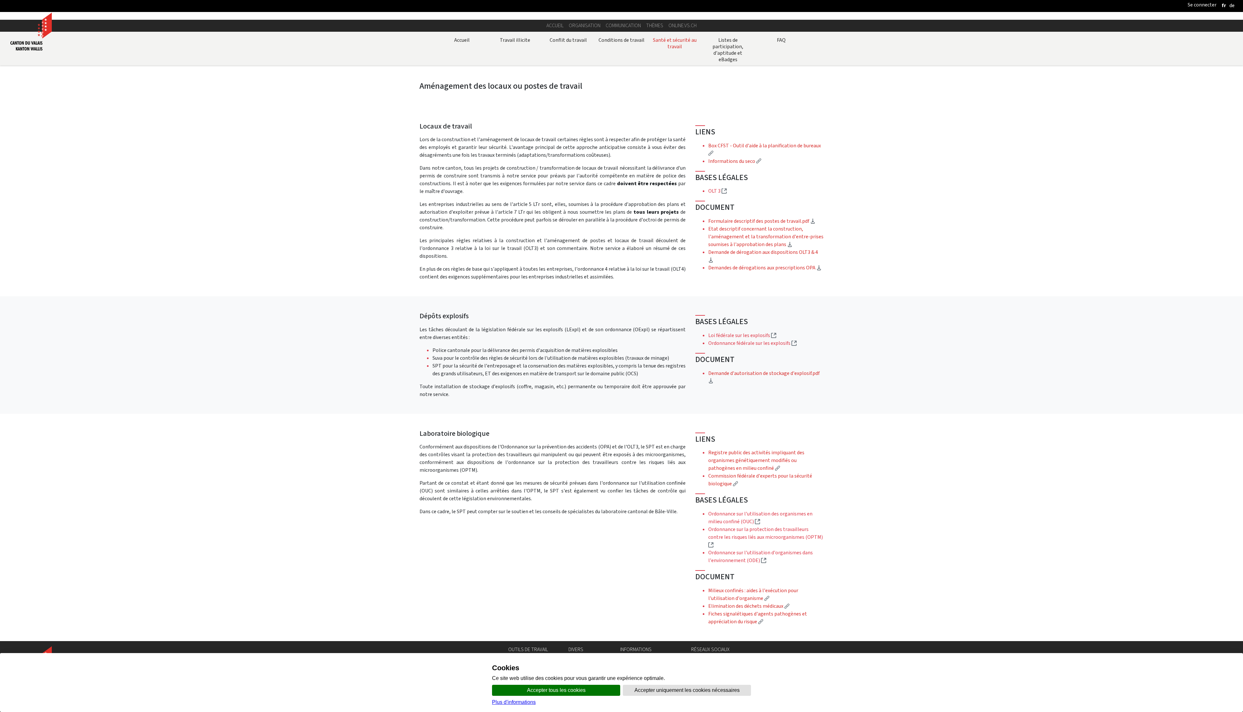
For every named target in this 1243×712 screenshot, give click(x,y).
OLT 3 (717, 190)
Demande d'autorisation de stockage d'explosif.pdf (764, 377)
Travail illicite (515, 40)
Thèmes (654, 25)
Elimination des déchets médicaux (748, 606)
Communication (623, 25)
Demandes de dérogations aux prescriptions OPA (765, 267)
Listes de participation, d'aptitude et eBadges (727, 50)
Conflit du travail (568, 40)
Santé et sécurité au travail (675, 43)
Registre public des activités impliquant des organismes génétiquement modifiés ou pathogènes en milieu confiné (756, 460)
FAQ (781, 40)
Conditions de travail (621, 40)
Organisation (584, 25)
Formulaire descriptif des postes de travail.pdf (761, 221)
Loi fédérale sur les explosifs (742, 335)
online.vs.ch (682, 25)
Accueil (555, 25)
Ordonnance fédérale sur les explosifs (752, 343)
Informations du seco (734, 161)
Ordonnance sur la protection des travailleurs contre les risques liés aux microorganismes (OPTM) (765, 537)
